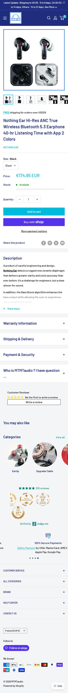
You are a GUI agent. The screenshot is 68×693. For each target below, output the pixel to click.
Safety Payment (12, 547)
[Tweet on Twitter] (56, 242)
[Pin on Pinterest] (50, 242)
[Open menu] (5, 18)
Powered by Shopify (13, 685)
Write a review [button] (34, 402)
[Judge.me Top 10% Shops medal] (27, 512)
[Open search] (49, 18)
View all (60, 437)
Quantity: (8, 199)
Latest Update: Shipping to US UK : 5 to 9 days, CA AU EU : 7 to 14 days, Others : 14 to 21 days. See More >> (34, 4)
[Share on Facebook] (43, 242)
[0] (62, 18)
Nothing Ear (10, 147)
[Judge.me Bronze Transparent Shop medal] (35, 499)
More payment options (34, 231)
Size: (9, 158)
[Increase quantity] (37, 199)
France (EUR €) (12, 630)
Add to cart (34, 211)
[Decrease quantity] (19, 199)
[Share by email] (62, 242)
